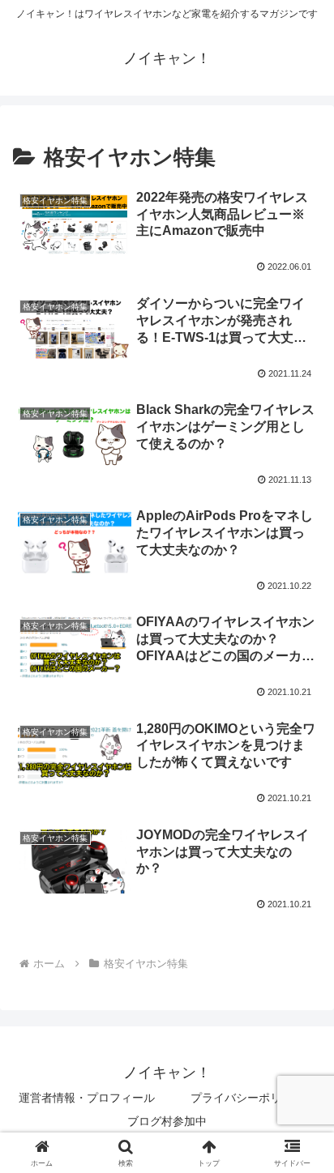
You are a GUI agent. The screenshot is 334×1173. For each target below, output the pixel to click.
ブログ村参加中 (167, 1121)
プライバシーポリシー (247, 1097)
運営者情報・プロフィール (87, 1097)
